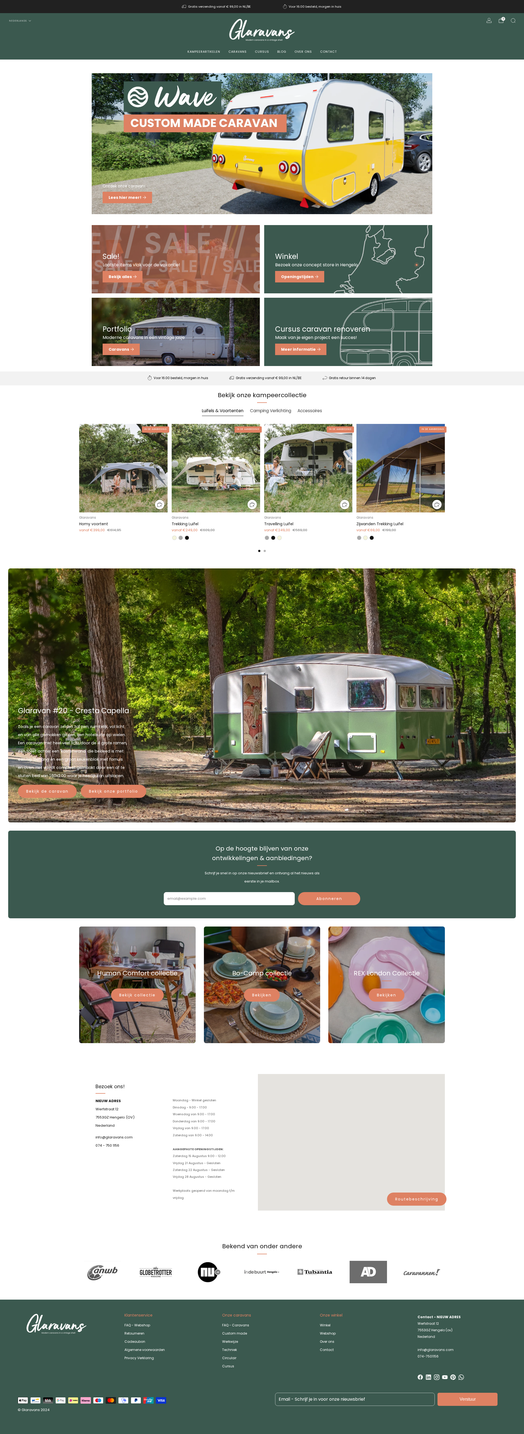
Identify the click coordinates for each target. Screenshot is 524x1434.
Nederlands (18, 20)
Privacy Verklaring (139, 1358)
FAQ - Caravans (235, 1325)
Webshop (328, 1333)
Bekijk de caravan (47, 791)
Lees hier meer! (125, 197)
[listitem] (216, 6)
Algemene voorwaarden (144, 1349)
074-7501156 (428, 1356)
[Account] (489, 20)
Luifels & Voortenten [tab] (222, 411)
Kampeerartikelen (203, 51)
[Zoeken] (513, 20)
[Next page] (444, 468)
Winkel (325, 1325)
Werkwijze (230, 1341)
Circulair (229, 1358)
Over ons (303, 51)
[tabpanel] (262, 488)
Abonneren (329, 898)
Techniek (229, 1349)
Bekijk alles (120, 276)
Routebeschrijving (416, 1199)
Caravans (237, 51)
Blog (281, 51)
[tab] (259, 551)
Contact (328, 51)
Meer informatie (298, 349)
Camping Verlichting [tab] (270, 411)
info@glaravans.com (436, 1349)
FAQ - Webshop (137, 1325)
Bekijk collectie (137, 995)
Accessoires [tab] (309, 411)
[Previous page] (79, 468)
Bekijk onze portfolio (113, 791)
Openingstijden (297, 276)
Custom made (234, 1333)
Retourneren (134, 1333)
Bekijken (262, 995)
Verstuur (468, 1399)
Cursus (262, 51)
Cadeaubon (134, 1341)
